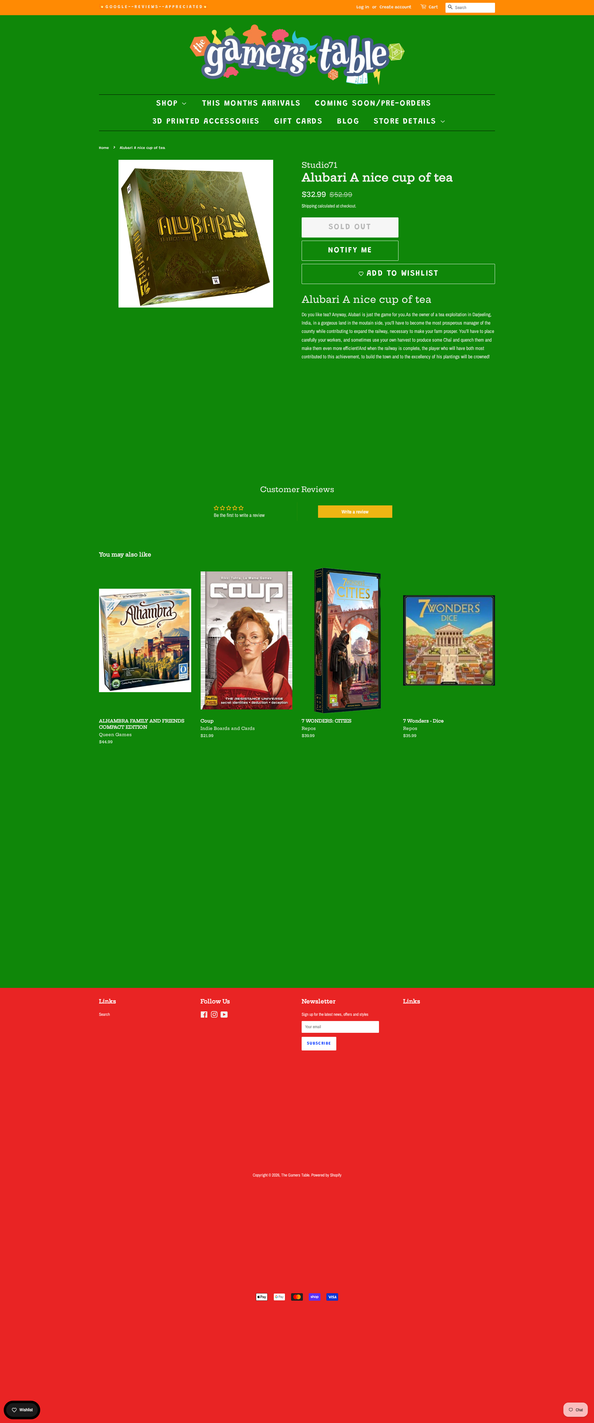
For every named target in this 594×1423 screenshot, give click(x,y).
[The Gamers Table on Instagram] (214, 1016)
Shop (168, 104)
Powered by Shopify (326, 1175)
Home (104, 148)
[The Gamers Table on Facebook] (204, 1016)
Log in (362, 7)
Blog (348, 122)
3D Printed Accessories (206, 122)
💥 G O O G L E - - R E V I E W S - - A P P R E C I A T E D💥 (153, 7)
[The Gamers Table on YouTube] (224, 1016)
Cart (433, 7)
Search (104, 1014)
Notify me (350, 251)
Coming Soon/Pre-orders (373, 104)
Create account (395, 7)
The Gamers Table (295, 1175)
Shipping (309, 206)
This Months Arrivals (251, 104)
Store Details (407, 122)
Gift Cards (298, 122)
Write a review (355, 511)
